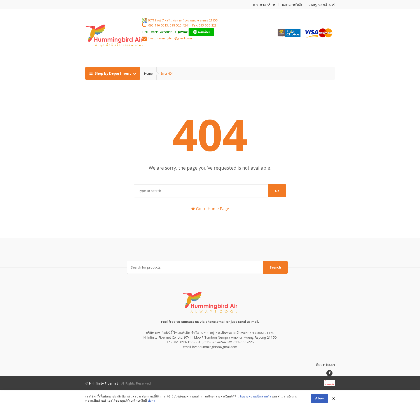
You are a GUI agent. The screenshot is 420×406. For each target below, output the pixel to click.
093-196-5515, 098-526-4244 (169, 25)
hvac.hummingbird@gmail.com (170, 38)
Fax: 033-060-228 (204, 25)
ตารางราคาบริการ (264, 4)
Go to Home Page (212, 208)
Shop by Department (113, 73)
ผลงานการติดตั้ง (292, 4)
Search (275, 267)
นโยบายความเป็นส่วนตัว (254, 396)
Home (148, 73)
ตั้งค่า (151, 400)
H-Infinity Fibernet (103, 383)
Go (277, 190)
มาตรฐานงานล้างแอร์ (321, 4)
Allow (319, 398)
